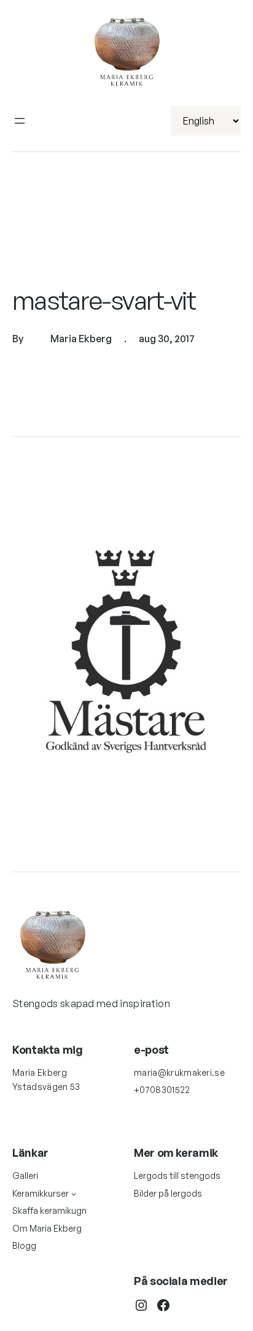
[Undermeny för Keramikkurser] (73, 1193)
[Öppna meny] (19, 120)
